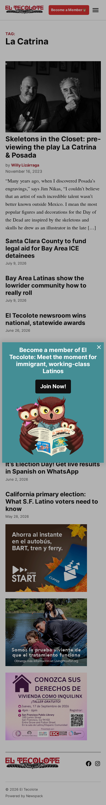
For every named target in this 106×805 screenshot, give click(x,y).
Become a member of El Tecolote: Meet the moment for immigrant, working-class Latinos (53, 360)
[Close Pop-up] (99, 347)
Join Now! (53, 386)
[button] (53, 402)
